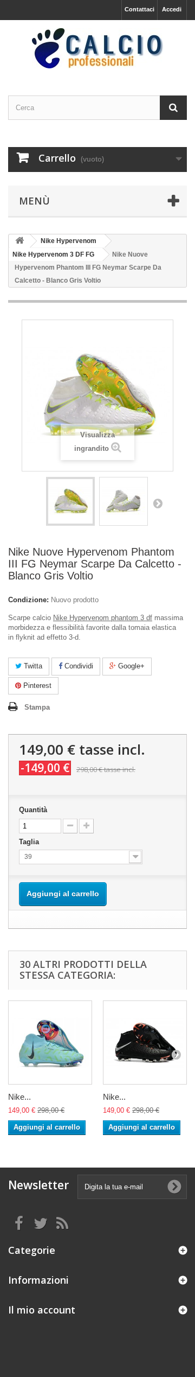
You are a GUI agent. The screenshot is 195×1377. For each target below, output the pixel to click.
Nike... (19, 1096)
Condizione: (28, 600)
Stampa (37, 707)
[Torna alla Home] (19, 241)
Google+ (130, 666)
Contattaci (139, 9)
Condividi (77, 666)
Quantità (33, 810)
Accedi (171, 9)
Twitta (32, 666)
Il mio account (41, 1309)
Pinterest (36, 685)
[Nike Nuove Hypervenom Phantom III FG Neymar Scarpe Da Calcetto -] (70, 501)
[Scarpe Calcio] (97, 48)
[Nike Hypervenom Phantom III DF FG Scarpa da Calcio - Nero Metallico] (145, 1042)
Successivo (157, 503)
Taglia (30, 842)
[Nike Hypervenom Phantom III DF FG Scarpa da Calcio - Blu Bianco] (50, 1042)
